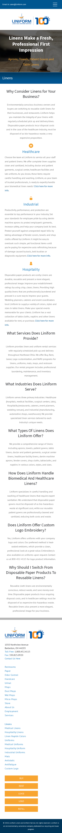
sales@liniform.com (18, 4)
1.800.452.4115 (22, 651)
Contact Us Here (12, 658)
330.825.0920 (16, 655)
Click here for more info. (39, 255)
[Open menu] (55, 4)
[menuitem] (31, 724)
